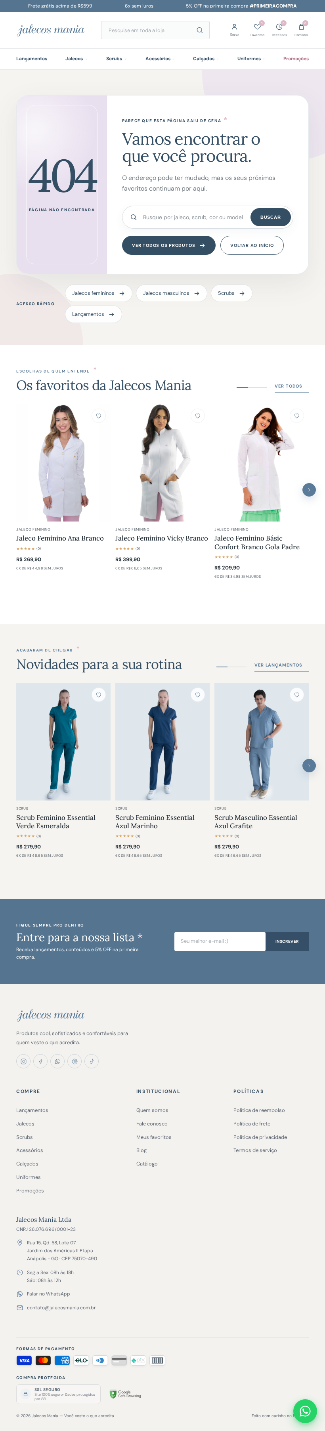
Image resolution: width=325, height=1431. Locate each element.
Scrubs (114, 58)
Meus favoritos (154, 1137)
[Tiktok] (91, 1061)
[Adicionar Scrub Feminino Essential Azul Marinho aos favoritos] (198, 695)
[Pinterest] (74, 1061)
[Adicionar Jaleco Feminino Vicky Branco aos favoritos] (198, 416)
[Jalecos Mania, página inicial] (54, 30)
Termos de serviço (255, 1150)
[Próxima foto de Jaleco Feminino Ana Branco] (100, 462)
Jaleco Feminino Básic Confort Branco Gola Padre (257, 542)
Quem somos (152, 1110)
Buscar (270, 217)
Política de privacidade (260, 1137)
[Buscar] (199, 30)
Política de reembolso (259, 1110)
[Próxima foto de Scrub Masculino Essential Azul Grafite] (299, 742)
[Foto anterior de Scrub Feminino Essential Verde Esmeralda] (26, 742)
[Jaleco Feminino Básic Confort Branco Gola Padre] (261, 463)
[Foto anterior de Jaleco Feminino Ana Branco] (26, 462)
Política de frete (251, 1123)
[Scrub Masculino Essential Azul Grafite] (261, 742)
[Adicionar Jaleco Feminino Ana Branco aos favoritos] (99, 416)
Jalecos (74, 58)
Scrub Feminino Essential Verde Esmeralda (56, 822)
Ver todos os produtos (163, 245)
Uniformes (249, 58)
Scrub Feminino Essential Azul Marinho (155, 822)
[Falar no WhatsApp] (305, 1411)
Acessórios (157, 58)
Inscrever (287, 941)
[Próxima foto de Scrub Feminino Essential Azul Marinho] (199, 742)
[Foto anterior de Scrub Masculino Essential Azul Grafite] (224, 742)
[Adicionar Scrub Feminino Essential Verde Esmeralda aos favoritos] (99, 695)
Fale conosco (152, 1123)
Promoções (296, 58)
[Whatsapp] (57, 1061)
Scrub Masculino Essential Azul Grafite (255, 822)
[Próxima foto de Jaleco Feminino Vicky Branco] (199, 462)
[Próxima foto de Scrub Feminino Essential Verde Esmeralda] (100, 742)
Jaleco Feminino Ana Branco (60, 538)
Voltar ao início (251, 245)
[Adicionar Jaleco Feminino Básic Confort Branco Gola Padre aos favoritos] (297, 416)
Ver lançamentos (281, 665)
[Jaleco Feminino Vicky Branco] (162, 463)
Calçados (203, 58)
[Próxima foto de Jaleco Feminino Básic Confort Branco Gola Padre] (299, 462)
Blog (141, 1150)
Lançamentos (31, 58)
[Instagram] (23, 1061)
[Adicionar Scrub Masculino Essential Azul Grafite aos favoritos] (297, 695)
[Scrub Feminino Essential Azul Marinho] (162, 742)
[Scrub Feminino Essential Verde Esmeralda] (63, 742)
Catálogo (147, 1163)
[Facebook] (40, 1061)
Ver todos (292, 386)
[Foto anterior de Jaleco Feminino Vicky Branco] (125, 462)
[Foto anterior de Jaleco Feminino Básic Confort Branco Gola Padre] (224, 462)
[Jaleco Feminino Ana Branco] (63, 463)
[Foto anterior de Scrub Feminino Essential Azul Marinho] (125, 742)
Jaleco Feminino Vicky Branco (161, 538)
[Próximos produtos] (309, 490)
